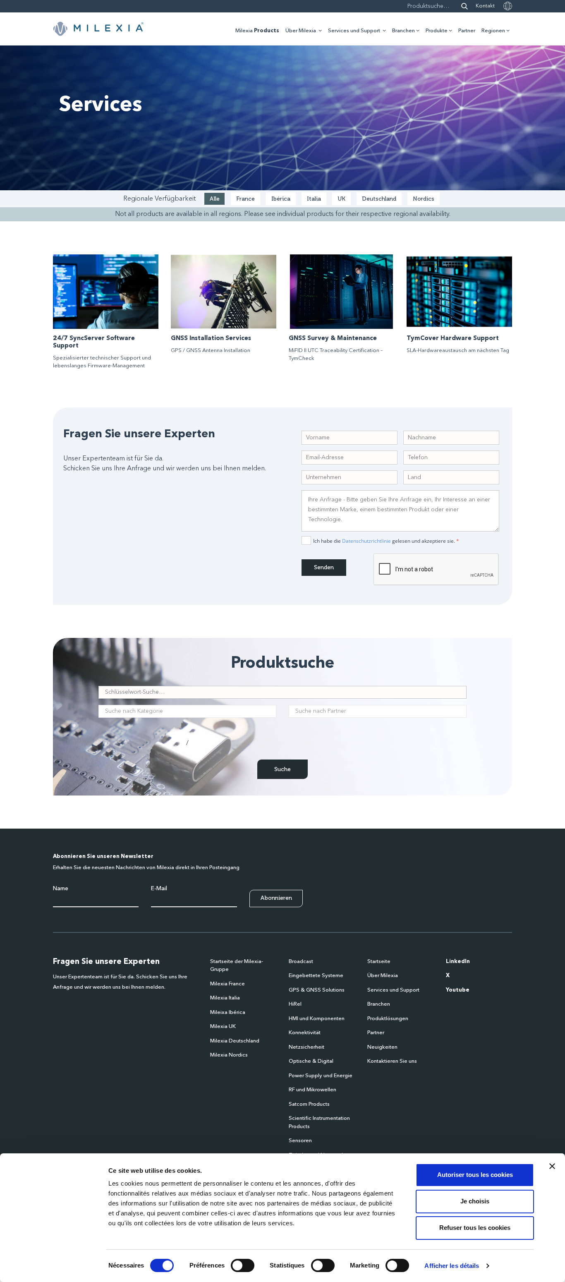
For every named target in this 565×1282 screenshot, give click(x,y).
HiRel (295, 1004)
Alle (214, 198)
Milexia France (227, 984)
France (245, 198)
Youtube (457, 990)
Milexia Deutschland (234, 1041)
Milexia (257, 31)
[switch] (242, 1265)
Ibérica (280, 198)
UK (341, 198)
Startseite (378, 961)
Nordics (423, 198)
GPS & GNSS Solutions (317, 990)
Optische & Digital (311, 1061)
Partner (466, 31)
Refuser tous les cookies (474, 1227)
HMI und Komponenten (317, 1018)
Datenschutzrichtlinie (366, 540)
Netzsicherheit (306, 1047)
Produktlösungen (387, 1018)
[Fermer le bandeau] (552, 1166)
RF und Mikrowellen (312, 1090)
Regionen (493, 31)
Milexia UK (223, 1026)
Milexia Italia (225, 998)
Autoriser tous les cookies (475, 1174)
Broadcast (301, 961)
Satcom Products (309, 1104)
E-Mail (159, 888)
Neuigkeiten (382, 1047)
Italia (314, 198)
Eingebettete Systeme (316, 975)
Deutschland (379, 198)
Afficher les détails (451, 1265)
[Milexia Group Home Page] (98, 29)
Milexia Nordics (229, 1055)
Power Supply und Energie (320, 1075)
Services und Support (354, 31)
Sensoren (300, 1140)
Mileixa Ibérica (227, 1012)
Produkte (437, 31)
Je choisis (474, 1201)
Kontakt (485, 6)
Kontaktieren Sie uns (392, 1061)
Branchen (403, 31)
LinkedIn (458, 961)
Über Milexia (300, 31)
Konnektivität (305, 1032)
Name (60, 888)
